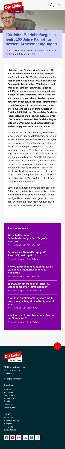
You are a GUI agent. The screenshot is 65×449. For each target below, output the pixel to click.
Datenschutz (9, 395)
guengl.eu (8, 423)
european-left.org (11, 420)
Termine (7, 401)
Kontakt (7, 389)
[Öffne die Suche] (52, 5)
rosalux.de (8, 427)
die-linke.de (9, 418)
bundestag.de (10, 430)
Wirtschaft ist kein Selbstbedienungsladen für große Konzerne (28, 238)
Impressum (8, 392)
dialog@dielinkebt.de (13, 379)
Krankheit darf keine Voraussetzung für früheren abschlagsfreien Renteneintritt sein (31, 301)
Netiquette (8, 404)
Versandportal (10, 398)
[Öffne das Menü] (59, 5)
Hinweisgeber (10, 407)
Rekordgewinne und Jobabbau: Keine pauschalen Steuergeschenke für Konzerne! (30, 269)
